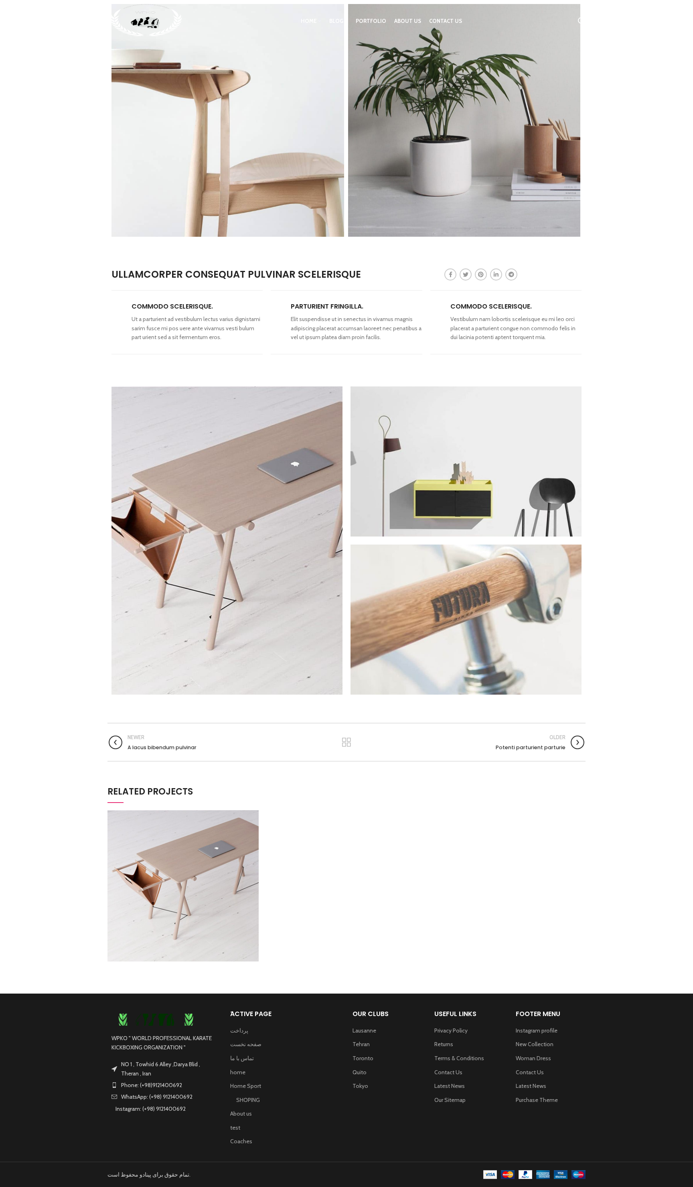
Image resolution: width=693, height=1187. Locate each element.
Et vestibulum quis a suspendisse (183, 886)
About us (241, 1113)
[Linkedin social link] (496, 274)
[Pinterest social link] (481, 274)
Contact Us (448, 1072)
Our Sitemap (450, 1100)
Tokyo (360, 1085)
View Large (253, 816)
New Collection (534, 1044)
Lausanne (364, 1030)
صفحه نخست (245, 1044)
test (235, 1127)
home (237, 1072)
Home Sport (245, 1085)
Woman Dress (533, 1058)
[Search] (582, 21)
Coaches (241, 1141)
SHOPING (248, 1100)
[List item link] (162, 1085)
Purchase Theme (537, 1100)
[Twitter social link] (466, 274)
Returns (443, 1044)
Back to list (346, 742)
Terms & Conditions (459, 1058)
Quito (360, 1072)
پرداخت (239, 1030)
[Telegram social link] (511, 274)
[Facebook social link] (450, 274)
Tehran (361, 1044)
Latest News (449, 1085)
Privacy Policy (451, 1030)
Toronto (363, 1058)
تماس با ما (242, 1058)
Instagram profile (536, 1030)
